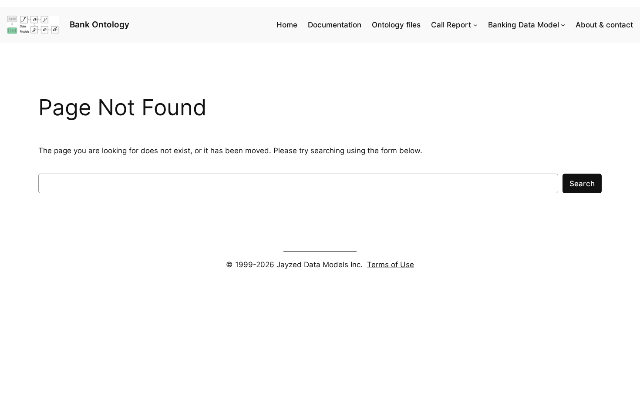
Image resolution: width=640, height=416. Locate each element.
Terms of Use (390, 264)
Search (582, 183)
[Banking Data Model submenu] (563, 25)
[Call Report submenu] (475, 25)
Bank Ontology (99, 25)
